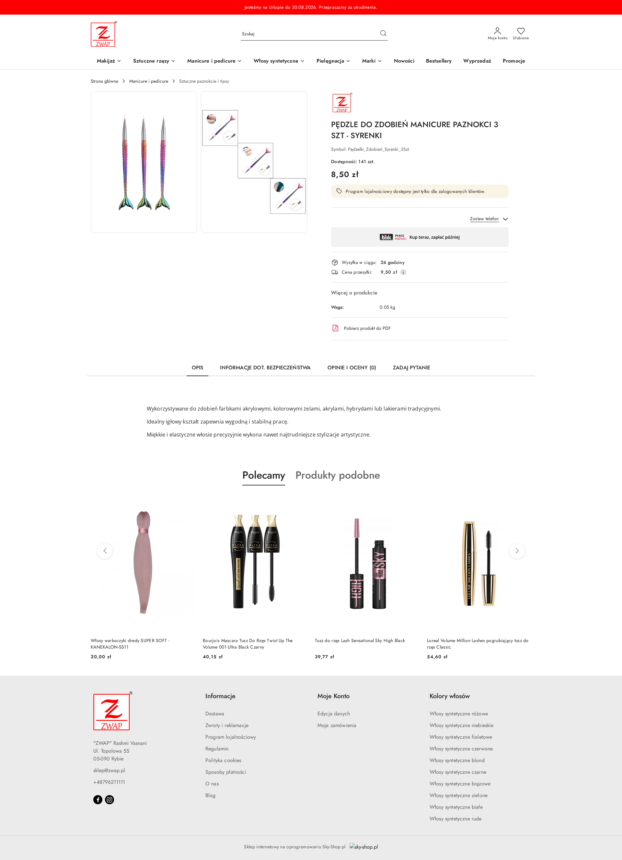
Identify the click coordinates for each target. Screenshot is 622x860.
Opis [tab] (197, 367)
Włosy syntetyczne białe (456, 807)
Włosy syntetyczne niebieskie (461, 725)
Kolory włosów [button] (450, 696)
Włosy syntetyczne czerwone (461, 748)
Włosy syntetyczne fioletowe (461, 737)
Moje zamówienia (336, 725)
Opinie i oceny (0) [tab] (352, 367)
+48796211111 (109, 782)
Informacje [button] (220, 696)
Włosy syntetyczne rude (456, 818)
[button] (372, 61)
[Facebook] (97, 799)
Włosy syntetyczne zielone (459, 795)
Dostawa (214, 713)
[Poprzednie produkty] (105, 551)
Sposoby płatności (225, 772)
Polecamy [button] (263, 475)
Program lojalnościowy (230, 737)
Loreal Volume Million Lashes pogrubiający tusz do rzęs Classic (366, 643)
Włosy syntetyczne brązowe (460, 783)
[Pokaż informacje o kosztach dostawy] (403, 272)
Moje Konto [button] (333, 696)
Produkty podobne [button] (337, 475)
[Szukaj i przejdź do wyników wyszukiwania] (383, 34)
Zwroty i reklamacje (226, 725)
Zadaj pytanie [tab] (411, 367)
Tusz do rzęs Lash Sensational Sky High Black (248, 640)
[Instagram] (109, 799)
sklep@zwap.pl (109, 770)
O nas (212, 783)
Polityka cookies (223, 760)
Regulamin (216, 748)
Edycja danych (333, 713)
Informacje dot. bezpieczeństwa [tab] (265, 367)
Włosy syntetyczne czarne (458, 772)
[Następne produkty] (517, 551)
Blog (210, 795)
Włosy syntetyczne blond (457, 760)
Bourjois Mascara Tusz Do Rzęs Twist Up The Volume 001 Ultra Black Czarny (136, 643)
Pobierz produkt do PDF (367, 328)
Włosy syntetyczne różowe (459, 713)
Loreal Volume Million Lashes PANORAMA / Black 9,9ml (477, 643)
